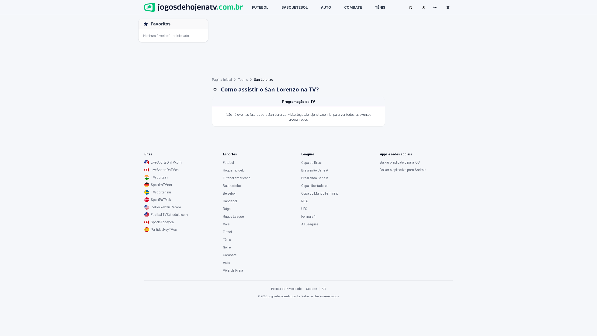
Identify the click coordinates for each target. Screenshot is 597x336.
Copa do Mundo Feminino (320, 193)
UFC (304, 209)
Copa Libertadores (314, 186)
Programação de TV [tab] (298, 102)
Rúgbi (227, 209)
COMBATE (353, 7)
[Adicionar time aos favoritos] (215, 89)
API (324, 288)
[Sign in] (423, 7)
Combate (230, 255)
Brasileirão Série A (314, 170)
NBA (304, 201)
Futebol (228, 162)
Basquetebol (232, 186)
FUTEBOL (260, 7)
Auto (226, 263)
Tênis (227, 240)
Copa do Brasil (311, 162)
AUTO (326, 7)
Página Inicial (222, 79)
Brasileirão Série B (314, 178)
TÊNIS (380, 7)
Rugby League (233, 216)
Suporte (311, 288)
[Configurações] (448, 7)
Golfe (227, 247)
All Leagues (309, 224)
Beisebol (229, 193)
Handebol (230, 201)
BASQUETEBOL (294, 7)
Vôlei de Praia (233, 270)
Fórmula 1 (308, 216)
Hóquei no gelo (234, 170)
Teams (243, 79)
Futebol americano (236, 178)
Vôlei (226, 224)
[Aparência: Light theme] (435, 8)
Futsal (227, 232)
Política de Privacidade (286, 288)
